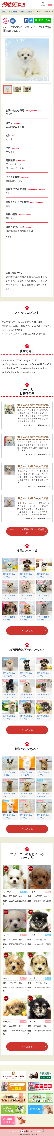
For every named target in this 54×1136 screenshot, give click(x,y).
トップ (4, 12)
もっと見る (27, 631)
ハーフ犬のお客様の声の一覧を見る (27, 531)
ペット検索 (13, 12)
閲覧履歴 (43, 5)
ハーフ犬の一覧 (26, 12)
